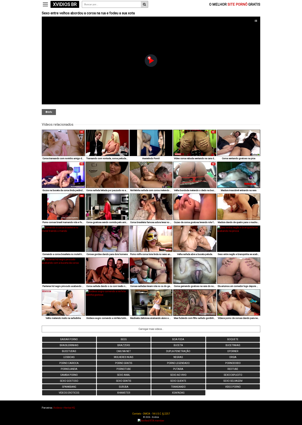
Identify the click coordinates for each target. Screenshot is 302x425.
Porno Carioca (69, 363)
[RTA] (151, 420)
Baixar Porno (69, 339)
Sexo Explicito (233, 375)
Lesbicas (69, 357)
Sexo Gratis (123, 380)
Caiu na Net (124, 351)
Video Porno (233, 386)
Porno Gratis (123, 363)
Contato (136, 413)
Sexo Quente (178, 380)
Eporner (233, 351)
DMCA (146, 413)
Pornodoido (233, 363)
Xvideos (57, 407)
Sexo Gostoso (69, 380)
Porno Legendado (178, 363)
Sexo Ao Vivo (178, 375)
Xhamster (123, 392)
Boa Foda (178, 339)
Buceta (178, 345)
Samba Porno (69, 375)
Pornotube (124, 369)
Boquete (232, 339)
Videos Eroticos (69, 392)
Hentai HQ (69, 407)
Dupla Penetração (178, 351)
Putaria (178, 369)
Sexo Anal (123, 375)
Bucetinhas (233, 345)
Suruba (123, 386)
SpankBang (69, 386)
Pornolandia (69, 369)
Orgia (232, 357)
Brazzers (123, 345)
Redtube (233, 369)
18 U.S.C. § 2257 (161, 413)
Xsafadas (178, 392)
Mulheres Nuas (123, 357)
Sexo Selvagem (232, 380)
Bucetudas (69, 351)
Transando (178, 386)
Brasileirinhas (69, 345)
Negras (178, 357)
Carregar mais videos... (151, 329)
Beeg (124, 339)
